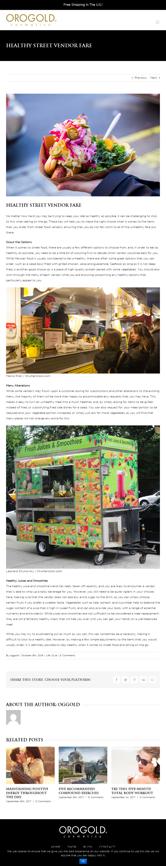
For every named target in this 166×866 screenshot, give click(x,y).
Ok (83, 861)
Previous (141, 78)
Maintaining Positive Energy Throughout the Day (27, 793)
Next (153, 78)
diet (82, 216)
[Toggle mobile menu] (158, 22)
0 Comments (67, 655)
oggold (14, 655)
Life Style (51, 655)
